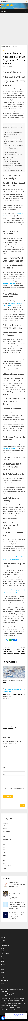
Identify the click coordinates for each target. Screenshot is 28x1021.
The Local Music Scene (12, 152)
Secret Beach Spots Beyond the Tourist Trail (14, 129)
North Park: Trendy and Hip (12, 161)
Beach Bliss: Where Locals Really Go (13, 127)
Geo (4, 842)
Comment (5, 746)
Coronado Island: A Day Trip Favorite (15, 170)
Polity (4, 855)
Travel (4, 50)
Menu (4, 11)
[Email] (26, 1)
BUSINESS (5, 823)
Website (5, 781)
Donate (5, 828)
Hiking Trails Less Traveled (12, 147)
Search (22, 805)
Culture (4, 826)
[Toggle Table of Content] (22, 125)
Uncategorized (7, 866)
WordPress (21, 1017)
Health (4, 847)
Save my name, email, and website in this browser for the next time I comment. (13, 790)
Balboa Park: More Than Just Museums (15, 145)
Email (4, 774)
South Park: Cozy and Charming (13, 163)
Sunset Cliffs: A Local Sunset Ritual (14, 132)
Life (4, 852)
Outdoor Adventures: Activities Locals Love (13, 142)
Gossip (4, 844)
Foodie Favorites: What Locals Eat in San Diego (13, 135)
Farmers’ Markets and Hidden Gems (15, 139)
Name (4, 767)
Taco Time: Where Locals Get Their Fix (15, 138)
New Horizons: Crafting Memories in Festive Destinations (13, 728)
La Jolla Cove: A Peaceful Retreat (14, 168)
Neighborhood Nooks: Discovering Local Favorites (12, 158)
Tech (4, 860)
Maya (9, 5)
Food (4, 836)
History (5, 850)
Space (4, 858)
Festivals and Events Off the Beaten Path (14, 155)
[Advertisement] (14, 31)
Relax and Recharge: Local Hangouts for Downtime (13, 166)
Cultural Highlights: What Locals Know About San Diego (13, 149)
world (4, 868)
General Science (7, 839)
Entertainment (6, 831)
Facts (4, 834)
